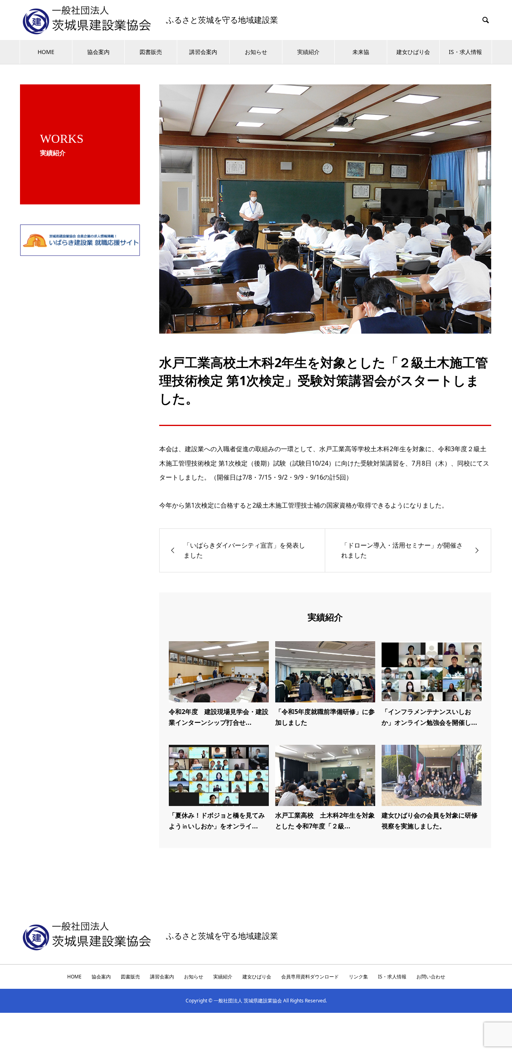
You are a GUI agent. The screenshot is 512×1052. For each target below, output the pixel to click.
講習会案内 (203, 52)
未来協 (360, 52)
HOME (46, 52)
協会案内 (98, 52)
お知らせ (256, 52)
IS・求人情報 (465, 52)
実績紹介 (308, 52)
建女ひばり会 (413, 52)
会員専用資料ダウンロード (310, 976)
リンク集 (358, 976)
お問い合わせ (430, 976)
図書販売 (151, 52)
